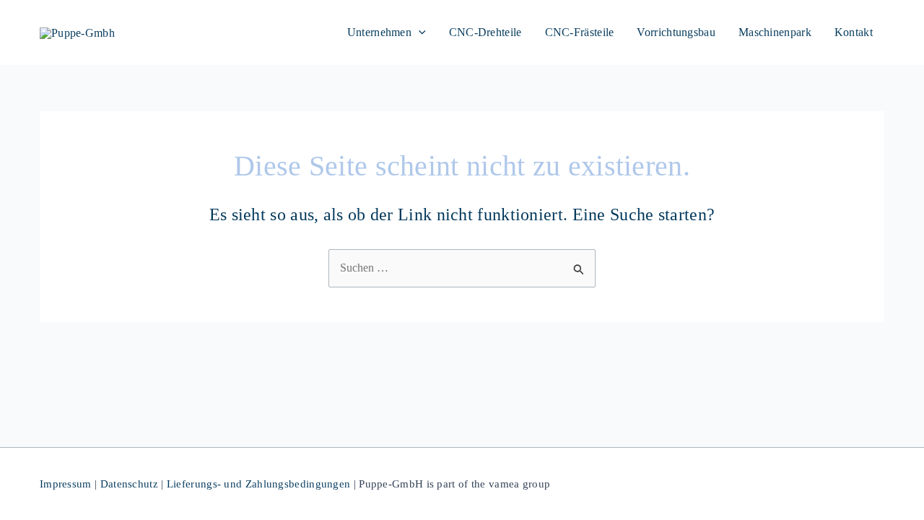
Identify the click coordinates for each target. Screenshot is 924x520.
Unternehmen (379, 32)
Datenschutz (129, 484)
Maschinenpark (774, 32)
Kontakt (853, 32)
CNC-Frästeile (579, 32)
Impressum (66, 484)
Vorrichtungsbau (676, 32)
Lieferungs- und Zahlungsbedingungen (259, 484)
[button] (418, 32)
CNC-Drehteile (485, 32)
